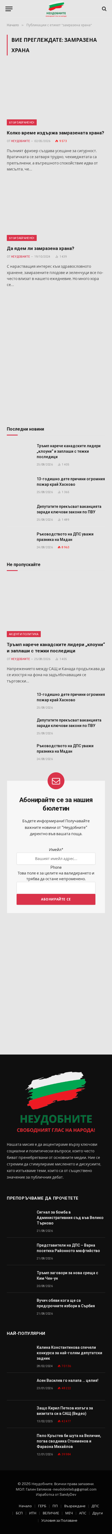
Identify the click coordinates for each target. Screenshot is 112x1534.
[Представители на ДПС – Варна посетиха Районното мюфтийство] (19, 1251)
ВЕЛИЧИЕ (51, 1513)
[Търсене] (104, 9)
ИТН (32, 1513)
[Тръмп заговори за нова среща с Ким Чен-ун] (19, 1279)
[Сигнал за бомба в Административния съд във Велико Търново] (19, 1218)
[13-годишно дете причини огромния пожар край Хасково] (19, 485)
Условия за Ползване (59, 1520)
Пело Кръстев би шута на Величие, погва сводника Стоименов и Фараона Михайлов (69, 1441)
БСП (19, 1513)
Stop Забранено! (22, 122)
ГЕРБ (42, 1506)
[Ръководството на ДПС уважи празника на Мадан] (19, 540)
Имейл (56, 849)
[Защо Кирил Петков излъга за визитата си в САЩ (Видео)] (19, 1414)
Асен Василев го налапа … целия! (67, 1380)
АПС (82, 1513)
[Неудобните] (56, 9)
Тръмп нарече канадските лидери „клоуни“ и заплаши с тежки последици (69, 451)
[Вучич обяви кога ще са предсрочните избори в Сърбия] (19, 1306)
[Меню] (9, 9)
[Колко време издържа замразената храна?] (56, 95)
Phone (56, 867)
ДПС (95, 1506)
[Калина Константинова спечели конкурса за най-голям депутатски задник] (19, 1353)
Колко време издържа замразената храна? (55, 133)
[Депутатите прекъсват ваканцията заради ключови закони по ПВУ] (19, 512)
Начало (25, 1506)
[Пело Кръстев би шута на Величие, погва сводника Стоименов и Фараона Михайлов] (19, 1441)
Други (97, 1513)
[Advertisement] (56, 358)
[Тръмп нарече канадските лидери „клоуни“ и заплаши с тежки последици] (19, 452)
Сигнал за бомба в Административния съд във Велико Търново (70, 1217)
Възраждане (74, 1506)
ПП (55, 1506)
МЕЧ (69, 1513)
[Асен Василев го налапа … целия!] (19, 1386)
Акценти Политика (24, 634)
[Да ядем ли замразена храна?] (56, 211)
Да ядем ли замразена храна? (40, 248)
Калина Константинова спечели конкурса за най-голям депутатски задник (69, 1353)
